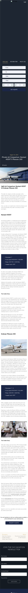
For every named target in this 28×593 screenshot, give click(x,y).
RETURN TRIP (13, 61)
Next (20, 536)
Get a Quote (14, 89)
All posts (4, 165)
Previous (7, 537)
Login (25, 2)
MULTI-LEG (23, 61)
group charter (23, 494)
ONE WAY (5, 61)
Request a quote (14, 522)
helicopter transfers (6, 495)
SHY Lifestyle (8, 498)
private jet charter (15, 494)
